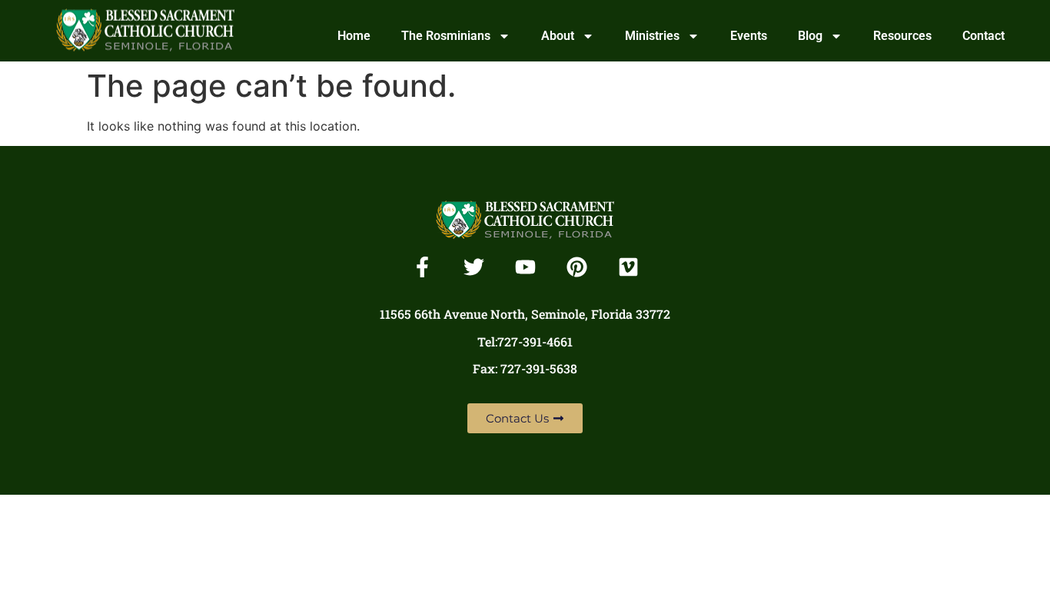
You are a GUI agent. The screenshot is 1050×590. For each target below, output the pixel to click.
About (557, 35)
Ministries (652, 35)
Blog (810, 35)
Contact (983, 35)
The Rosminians (445, 35)
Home (353, 35)
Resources (902, 35)
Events (748, 35)
